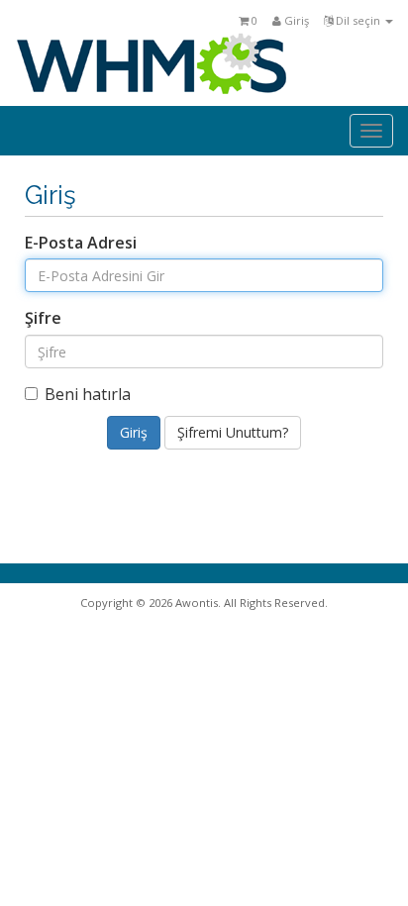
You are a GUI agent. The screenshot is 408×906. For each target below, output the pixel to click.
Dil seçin (358, 20)
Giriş (295, 20)
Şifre (43, 318)
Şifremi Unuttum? (232, 432)
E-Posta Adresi (81, 242)
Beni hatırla (88, 394)
